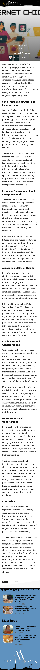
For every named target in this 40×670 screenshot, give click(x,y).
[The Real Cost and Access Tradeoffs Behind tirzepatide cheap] (8, 629)
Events (14, 45)
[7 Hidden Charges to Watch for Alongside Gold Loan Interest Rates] (8, 610)
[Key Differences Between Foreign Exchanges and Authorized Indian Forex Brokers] (8, 599)
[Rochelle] (11, 57)
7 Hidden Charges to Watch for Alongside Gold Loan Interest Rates (25, 609)
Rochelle (17, 57)
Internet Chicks (14, 582)
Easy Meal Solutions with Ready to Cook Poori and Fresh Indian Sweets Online (25, 639)
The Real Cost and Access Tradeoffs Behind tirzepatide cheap (25, 628)
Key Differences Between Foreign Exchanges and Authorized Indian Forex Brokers (25, 598)
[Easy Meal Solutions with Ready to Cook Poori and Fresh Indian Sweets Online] (8, 639)
